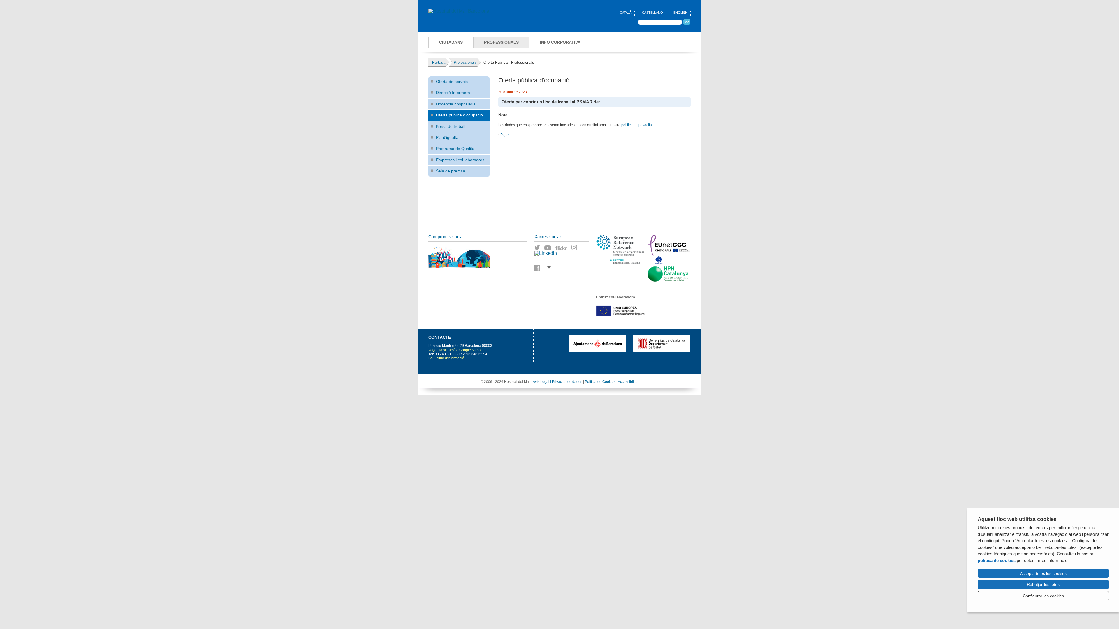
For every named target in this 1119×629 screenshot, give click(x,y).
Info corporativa (560, 42)
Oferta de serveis (452, 81)
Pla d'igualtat (448, 137)
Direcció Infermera (453, 92)
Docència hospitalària (456, 104)
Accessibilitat (628, 382)
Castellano (652, 12)
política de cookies (997, 560)
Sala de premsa (450, 171)
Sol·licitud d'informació (446, 358)
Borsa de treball (450, 126)
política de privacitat (637, 125)
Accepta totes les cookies (1043, 573)
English (680, 12)
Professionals (501, 42)
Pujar (504, 135)
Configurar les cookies (1043, 595)
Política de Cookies (600, 382)
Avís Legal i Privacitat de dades (557, 382)
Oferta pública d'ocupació (459, 115)
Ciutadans (451, 42)
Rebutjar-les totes (1043, 584)
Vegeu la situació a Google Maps (454, 350)
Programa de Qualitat (456, 148)
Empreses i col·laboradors (460, 160)
